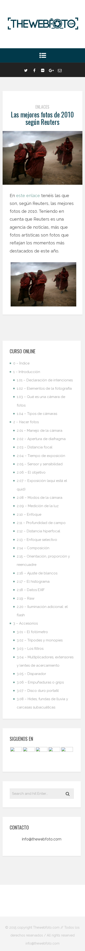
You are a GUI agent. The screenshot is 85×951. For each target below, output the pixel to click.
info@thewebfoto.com (41, 839)
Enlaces (42, 107)
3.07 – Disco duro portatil (38, 691)
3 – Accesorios (25, 623)
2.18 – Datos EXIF (31, 590)
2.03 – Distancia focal (34, 447)
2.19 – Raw (25, 598)
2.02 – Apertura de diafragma (41, 439)
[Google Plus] (51, 70)
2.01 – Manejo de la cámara (39, 430)
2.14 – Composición (33, 548)
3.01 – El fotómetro (32, 632)
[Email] (60, 70)
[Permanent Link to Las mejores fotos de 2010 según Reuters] (42, 183)
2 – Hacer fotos (26, 422)
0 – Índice (21, 363)
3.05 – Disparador (31, 674)
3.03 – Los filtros (30, 648)
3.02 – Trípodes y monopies (40, 640)
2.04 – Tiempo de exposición (41, 456)
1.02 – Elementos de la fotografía (44, 388)
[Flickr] (43, 70)
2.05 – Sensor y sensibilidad (40, 464)
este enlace (28, 195)
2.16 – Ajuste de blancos (37, 573)
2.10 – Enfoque (29, 514)
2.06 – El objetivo (31, 472)
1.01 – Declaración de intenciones (45, 380)
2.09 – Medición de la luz (38, 506)
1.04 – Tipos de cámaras (37, 414)
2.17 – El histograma (33, 581)
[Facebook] (34, 70)
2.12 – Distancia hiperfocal (38, 531)
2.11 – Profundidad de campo (41, 523)
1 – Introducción (26, 372)
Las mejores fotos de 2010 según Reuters (42, 118)
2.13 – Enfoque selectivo (37, 540)
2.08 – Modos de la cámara (39, 497)
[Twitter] (26, 70)
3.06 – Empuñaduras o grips (40, 682)
